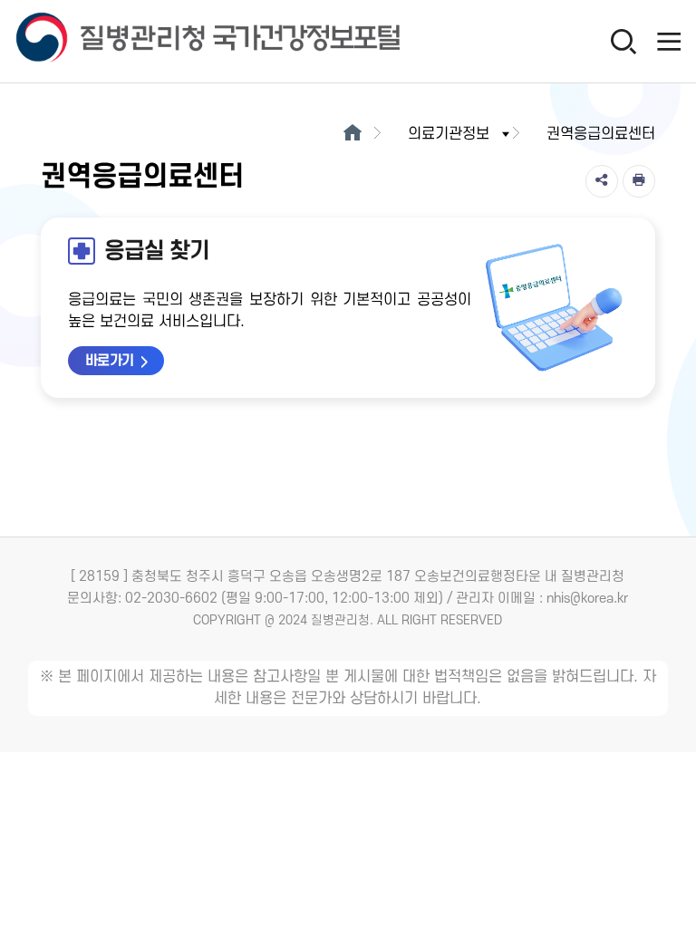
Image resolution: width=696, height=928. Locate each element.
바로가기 (109, 361)
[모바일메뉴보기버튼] (669, 41)
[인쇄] (639, 181)
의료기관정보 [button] (448, 134)
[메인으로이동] (352, 134)
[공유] (601, 181)
